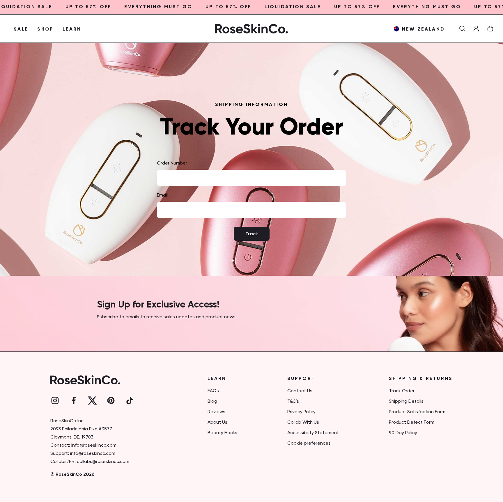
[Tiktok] (129, 400)
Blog (212, 401)
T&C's (293, 401)
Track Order (402, 391)
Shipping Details (406, 401)
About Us (217, 422)
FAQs (213, 391)
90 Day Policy (403, 433)
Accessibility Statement (313, 433)
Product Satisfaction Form (417, 412)
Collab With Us (303, 422)
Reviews (216, 412)
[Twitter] (92, 400)
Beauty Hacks (222, 433)
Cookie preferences (309, 443)
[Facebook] (73, 400)
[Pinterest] (111, 400)
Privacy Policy (301, 412)
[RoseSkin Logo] (251, 28)
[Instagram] (55, 400)
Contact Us (299, 391)
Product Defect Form (411, 422)
